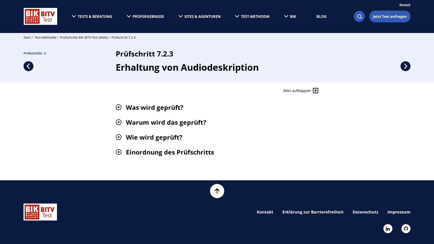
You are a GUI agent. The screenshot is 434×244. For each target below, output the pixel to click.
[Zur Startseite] (40, 16)
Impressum (398, 212)
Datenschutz (365, 212)
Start (27, 37)
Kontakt (265, 212)
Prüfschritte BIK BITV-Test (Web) (84, 37)
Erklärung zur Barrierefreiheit (313, 212)
